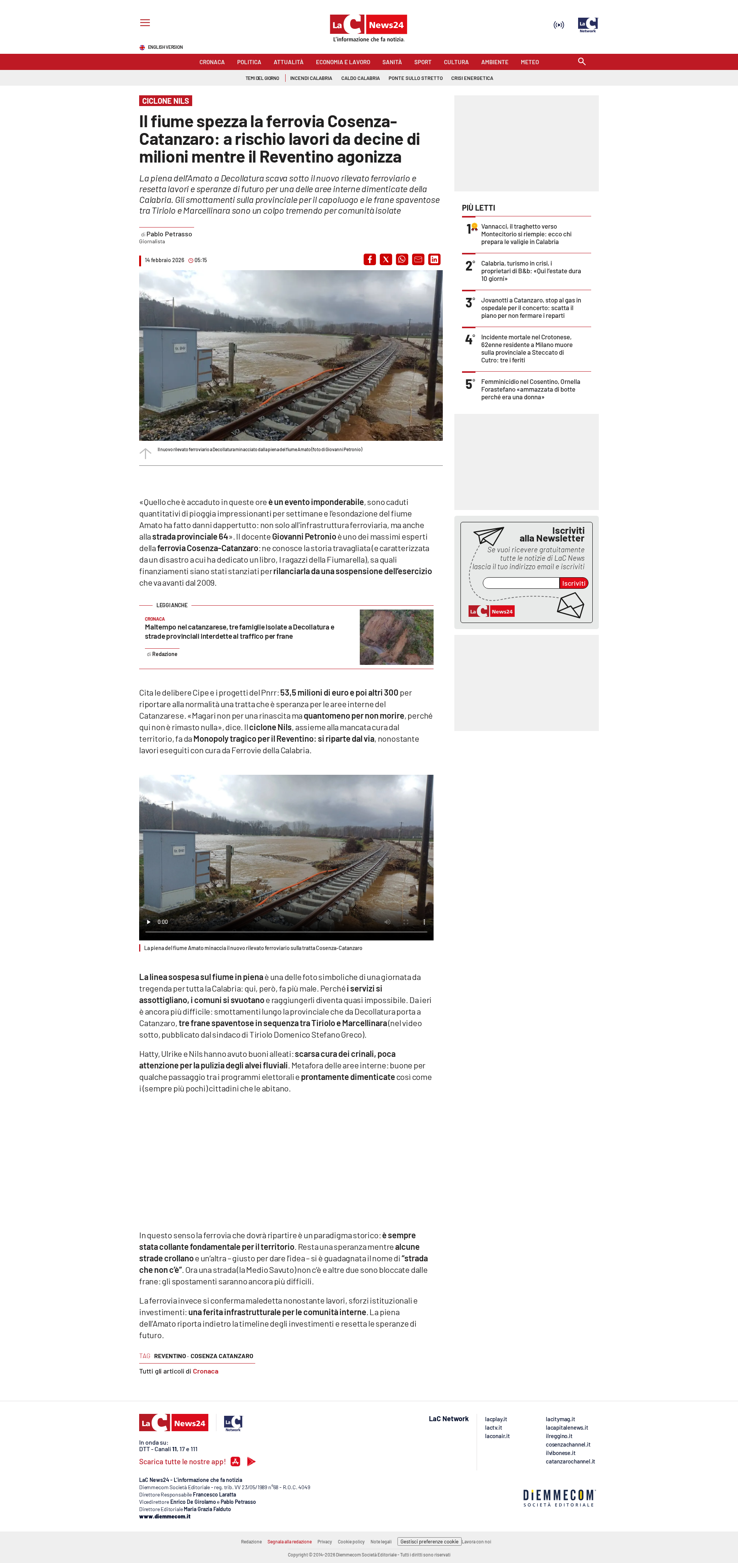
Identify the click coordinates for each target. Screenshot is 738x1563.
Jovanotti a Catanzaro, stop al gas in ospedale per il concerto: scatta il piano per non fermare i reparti (531, 307)
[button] (370, 259)
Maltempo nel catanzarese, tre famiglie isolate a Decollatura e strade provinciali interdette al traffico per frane (239, 631)
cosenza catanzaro (222, 1355)
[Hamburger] (143, 23)
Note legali (381, 1541)
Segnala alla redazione (290, 1541)
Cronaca (205, 1371)
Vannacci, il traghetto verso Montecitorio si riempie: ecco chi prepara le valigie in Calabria (526, 233)
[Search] (582, 62)
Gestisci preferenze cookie (430, 1541)
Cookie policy (351, 1541)
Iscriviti (574, 583)
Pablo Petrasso (169, 233)
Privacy (324, 1541)
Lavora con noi (476, 1541)
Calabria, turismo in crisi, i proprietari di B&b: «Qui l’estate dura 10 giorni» (531, 270)
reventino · (171, 1355)
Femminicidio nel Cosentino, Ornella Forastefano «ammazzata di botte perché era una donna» (530, 388)
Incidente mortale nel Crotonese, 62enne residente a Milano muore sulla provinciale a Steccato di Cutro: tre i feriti (527, 348)
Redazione (251, 1541)
